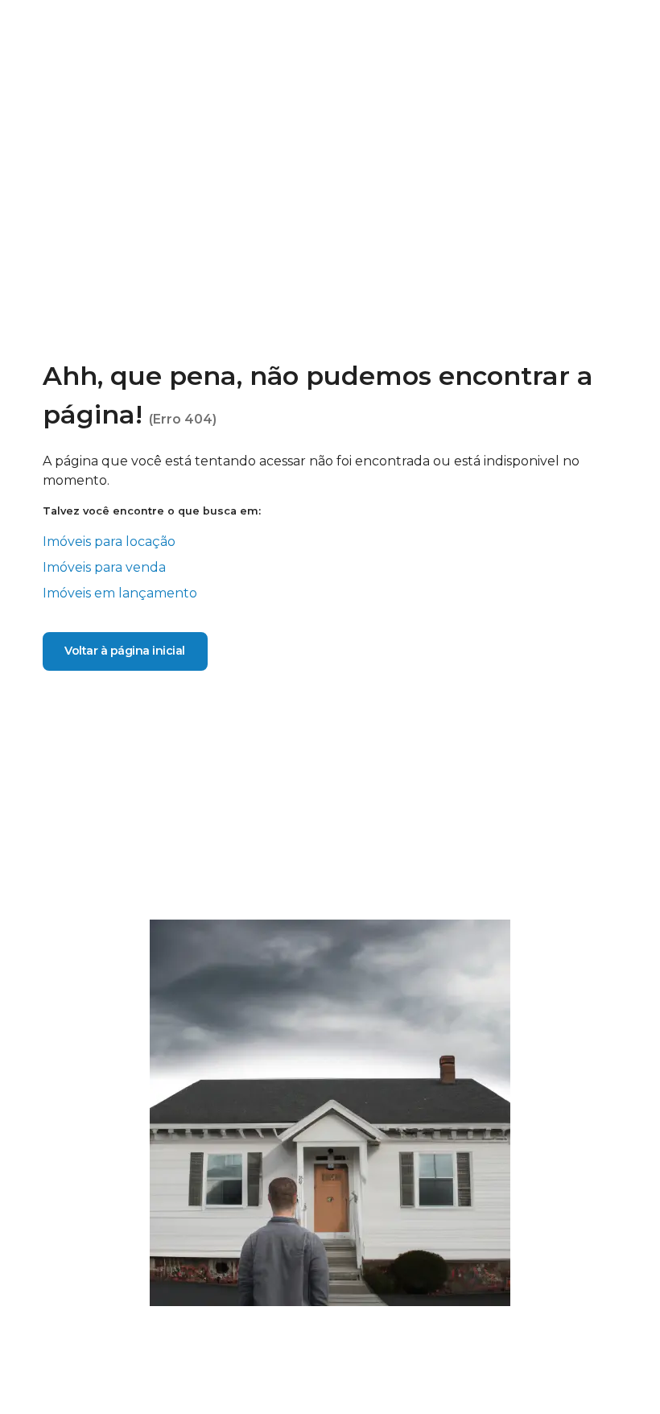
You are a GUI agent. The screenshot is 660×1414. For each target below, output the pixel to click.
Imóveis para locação (109, 541)
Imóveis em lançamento (120, 593)
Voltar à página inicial (124, 650)
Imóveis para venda (104, 567)
